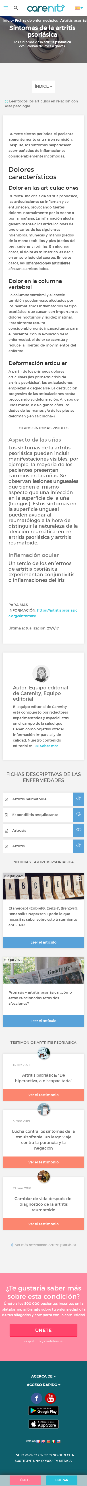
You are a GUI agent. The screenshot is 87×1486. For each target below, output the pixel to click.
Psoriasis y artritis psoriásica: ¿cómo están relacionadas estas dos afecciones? (40, 998)
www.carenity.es (38, 1455)
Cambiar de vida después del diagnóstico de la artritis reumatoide (43, 1204)
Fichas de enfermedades (36, 20)
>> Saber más (46, 746)
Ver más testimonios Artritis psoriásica (45, 1245)
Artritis (18, 846)
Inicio (8, 20)
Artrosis (19, 830)
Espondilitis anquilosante (35, 814)
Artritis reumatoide (29, 799)
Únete (43, 1330)
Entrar (61, 1480)
